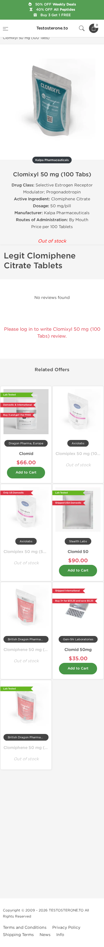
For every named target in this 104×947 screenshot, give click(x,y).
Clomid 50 (78, 551)
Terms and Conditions (25, 927)
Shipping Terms (18, 934)
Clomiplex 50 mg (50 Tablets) (33, 551)
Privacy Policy (66, 927)
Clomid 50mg (78, 649)
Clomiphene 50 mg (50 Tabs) (32, 649)
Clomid (26, 453)
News (45, 934)
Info (60, 934)
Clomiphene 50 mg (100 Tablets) (36, 747)
